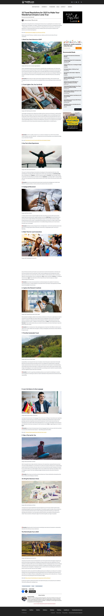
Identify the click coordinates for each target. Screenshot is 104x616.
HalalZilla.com (66, 609)
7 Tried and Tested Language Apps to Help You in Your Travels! (35, 432)
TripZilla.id (31, 609)
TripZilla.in (38, 609)
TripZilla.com (24, 609)
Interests (44, 6)
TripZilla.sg (59, 609)
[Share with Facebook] (23, 591)
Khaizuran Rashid (31, 596)
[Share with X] (26, 591)
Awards (70, 6)
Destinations (35, 6)
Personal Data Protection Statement (75, 612)
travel (33, 586)
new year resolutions (26, 586)
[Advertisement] (42, 128)
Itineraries (52, 6)
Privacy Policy (64, 612)
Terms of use (58, 612)
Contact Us (53, 612)
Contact (63, 6)
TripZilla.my (45, 609)
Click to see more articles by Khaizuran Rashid (45, 603)
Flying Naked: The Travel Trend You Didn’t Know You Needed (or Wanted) (37, 140)
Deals (57, 6)
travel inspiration (39, 586)
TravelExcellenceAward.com (77, 609)
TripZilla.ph (52, 609)
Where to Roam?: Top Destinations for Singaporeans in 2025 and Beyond (37, 577)
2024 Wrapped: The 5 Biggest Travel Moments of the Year (35, 32)
